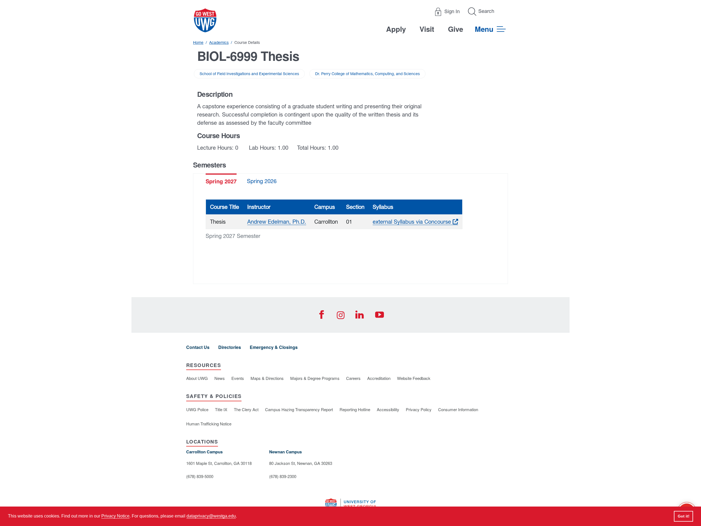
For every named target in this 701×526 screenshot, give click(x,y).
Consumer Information (458, 409)
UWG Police (197, 409)
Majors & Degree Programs (315, 378)
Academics (219, 42)
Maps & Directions (267, 378)
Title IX (221, 409)
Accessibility (388, 409)
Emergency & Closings (274, 347)
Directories (229, 347)
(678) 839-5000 (199, 476)
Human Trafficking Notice (208, 424)
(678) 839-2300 (282, 476)
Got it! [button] (683, 516)
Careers (353, 378)
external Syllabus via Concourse (415, 221)
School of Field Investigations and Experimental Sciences (249, 74)
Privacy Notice (115, 516)
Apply (396, 29)
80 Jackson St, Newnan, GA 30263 (300, 463)
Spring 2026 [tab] (262, 181)
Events (237, 378)
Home (198, 42)
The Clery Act (246, 409)
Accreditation (378, 378)
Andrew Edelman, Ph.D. (276, 221)
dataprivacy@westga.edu (211, 516)
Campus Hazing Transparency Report (299, 409)
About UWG (197, 378)
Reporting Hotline (355, 409)
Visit (427, 29)
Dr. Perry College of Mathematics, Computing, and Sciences (367, 74)
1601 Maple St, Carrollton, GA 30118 (219, 463)
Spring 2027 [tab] (221, 181)
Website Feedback (413, 378)
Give (455, 29)
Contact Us (197, 347)
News (219, 378)
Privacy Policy (419, 409)
